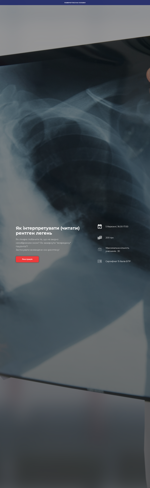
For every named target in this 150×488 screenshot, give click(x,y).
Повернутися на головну (75, 2)
